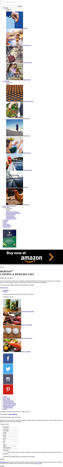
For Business (6, 81)
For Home (5, 8)
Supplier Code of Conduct (9, 405)
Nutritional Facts (4, 287)
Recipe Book (6, 207)
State (4, 444)
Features (5, 291)
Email (5, 433)
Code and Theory (13, 414)
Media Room (6, 224)
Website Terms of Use (8, 400)
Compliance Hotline (8, 407)
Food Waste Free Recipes (12, 211)
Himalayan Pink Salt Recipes (13, 213)
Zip (4, 441)
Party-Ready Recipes (11, 218)
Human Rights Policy (8, 406)
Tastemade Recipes (10, 217)
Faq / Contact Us (7, 225)
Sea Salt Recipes (10, 216)
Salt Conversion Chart (26, 338)
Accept (2, 466)
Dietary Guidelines (26, 351)
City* (4, 438)
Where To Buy (6, 227)
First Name (6, 427)
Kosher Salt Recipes (11, 214)
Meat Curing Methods (26, 324)
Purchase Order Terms (8, 402)
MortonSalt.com (4, 462)
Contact (5, 396)
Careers (5, 222)
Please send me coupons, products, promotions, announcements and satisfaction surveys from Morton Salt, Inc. (35, 452)
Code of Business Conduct (9, 403)
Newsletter (5, 450)
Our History (6, 220)
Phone (4, 435)
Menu (8, 10)
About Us (5, 221)
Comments (5, 453)
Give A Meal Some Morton (9, 206)
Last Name (6, 430)
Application (6, 290)
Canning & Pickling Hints (27, 311)
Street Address (7, 447)
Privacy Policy (6, 399)
